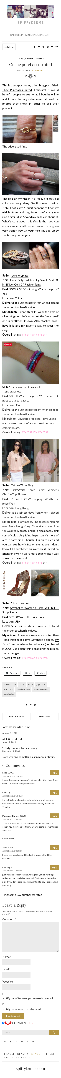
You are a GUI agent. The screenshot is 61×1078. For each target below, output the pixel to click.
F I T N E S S (48, 1054)
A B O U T (8, 1057)
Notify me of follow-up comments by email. (28, 998)
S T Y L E (35, 1054)
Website (7, 981)
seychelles (9, 694)
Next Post (44, 716)
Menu (10, 46)
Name (6, 956)
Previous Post (16, 716)
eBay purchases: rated (28, 894)
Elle (4, 792)
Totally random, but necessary (19, 748)
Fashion (29, 58)
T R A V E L (9, 1054)
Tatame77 (17, 485)
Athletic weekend (12, 739)
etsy (30, 684)
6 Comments (38, 70)
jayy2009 (41, 684)
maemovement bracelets (26, 387)
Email (6, 969)
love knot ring (23, 689)
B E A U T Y (22, 1054)
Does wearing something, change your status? (28, 756)
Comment (9, 919)
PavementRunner (11, 816)
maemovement (41, 689)
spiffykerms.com (30, 1068)
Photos (40, 58)
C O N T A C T (23, 1057)
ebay (22, 684)
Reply (54, 772)
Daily (20, 58)
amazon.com (10, 684)
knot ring (8, 689)
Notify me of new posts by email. (22, 1009)
